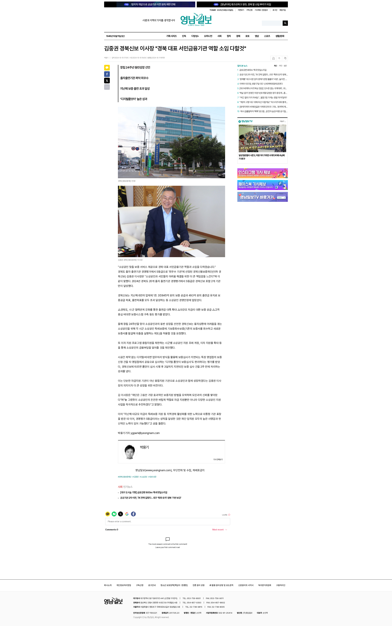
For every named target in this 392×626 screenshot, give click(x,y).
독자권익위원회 (264, 585)
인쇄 (273, 58)
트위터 (107, 80)
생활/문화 (279, 36)
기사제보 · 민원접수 (261, 10)
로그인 (275, 10)
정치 (229, 36)
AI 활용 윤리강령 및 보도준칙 (221, 585)
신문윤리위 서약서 (245, 585)
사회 (219, 36)
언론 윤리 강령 (199, 585)
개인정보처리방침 (123, 585)
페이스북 (107, 74)
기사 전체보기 (218, 459)
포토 (247, 36)
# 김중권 (135, 477)
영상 (257, 36)
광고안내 (152, 585)
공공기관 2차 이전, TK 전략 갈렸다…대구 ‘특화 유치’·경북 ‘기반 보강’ (150, 497)
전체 (107, 87)
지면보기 (241, 10)
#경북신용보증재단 (124, 477)
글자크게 (285, 58)
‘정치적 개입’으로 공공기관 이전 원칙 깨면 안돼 (150, 4)
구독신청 (249, 10)
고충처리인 (280, 585)
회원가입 (282, 10)
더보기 (282, 121)
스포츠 (267, 36)
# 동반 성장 (152, 477)
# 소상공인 (143, 477)
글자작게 (279, 58)
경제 (238, 36)
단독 (184, 36)
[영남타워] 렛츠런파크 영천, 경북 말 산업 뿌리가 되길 (243, 4)
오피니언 (208, 36)
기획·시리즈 (171, 36)
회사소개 (107, 585)
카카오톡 (107, 67)
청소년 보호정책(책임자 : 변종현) (174, 585)
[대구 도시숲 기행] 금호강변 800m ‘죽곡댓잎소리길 (143, 492)
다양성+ (195, 36)
